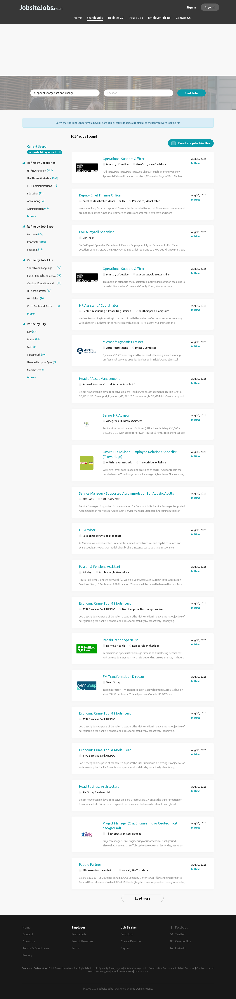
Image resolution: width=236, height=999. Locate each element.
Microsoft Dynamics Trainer (123, 342)
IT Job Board (54, 968)
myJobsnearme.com (122, 971)
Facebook (181, 927)
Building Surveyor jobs (135, 968)
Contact (27, 934)
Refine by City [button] (36, 324)
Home (26, 927)
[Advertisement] (118, 50)
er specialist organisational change (45, 152)
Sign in (191, 7)
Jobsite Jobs (106, 988)
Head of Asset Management (99, 378)
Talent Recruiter (186, 968)
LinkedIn (180, 948)
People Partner (90, 864)
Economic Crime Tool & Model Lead (105, 603)
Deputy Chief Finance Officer (100, 195)
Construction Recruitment (162, 968)
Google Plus (183, 941)
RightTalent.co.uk (88, 968)
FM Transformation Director (123, 676)
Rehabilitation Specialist (120, 640)
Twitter (180, 934)
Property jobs (103, 971)
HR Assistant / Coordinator (99, 305)
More (30, 216)
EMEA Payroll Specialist (96, 232)
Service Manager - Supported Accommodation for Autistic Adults (126, 493)
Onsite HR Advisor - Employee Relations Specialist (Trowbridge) (140, 454)
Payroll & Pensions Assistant (99, 566)
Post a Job (79, 934)
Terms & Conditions (35, 948)
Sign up (210, 7)
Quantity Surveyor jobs (111, 968)
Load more (142, 898)
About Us (28, 941)
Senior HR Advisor (116, 415)
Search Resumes (82, 941)
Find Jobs (191, 93)
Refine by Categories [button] (40, 162)
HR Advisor (87, 530)
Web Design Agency (141, 988)
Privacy (27, 955)
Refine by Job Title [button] (39, 260)
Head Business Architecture (99, 786)
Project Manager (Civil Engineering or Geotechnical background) (140, 825)
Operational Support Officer (124, 159)
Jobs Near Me (70, 968)
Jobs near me (141, 971)
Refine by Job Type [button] (39, 226)
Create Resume (131, 941)
